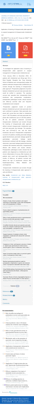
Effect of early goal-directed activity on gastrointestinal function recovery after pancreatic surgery (17, 218)
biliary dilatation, (26, 175)
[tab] (17, 61)
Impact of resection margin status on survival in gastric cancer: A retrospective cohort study (17, 254)
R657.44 (5, 185)
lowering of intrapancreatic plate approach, (17, 177)
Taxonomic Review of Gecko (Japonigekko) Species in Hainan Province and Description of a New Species (17, 277)
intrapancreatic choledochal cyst (11, 179)
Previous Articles (18, 25)
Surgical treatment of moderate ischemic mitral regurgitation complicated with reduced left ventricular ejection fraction (16, 236)
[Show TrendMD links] (30, 285)
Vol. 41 (20, 18)
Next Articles (27, 25)
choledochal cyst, (16, 175)
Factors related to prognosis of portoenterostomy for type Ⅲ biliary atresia (16, 210)
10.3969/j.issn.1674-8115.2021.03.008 (17, 20)
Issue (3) (26, 18)
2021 (16, 18)
